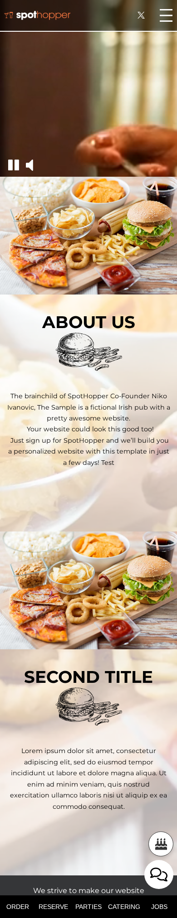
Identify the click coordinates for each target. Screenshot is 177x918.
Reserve (53, 906)
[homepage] (37, 15)
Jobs (159, 906)
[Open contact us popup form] (158, 874)
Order (17, 906)
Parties (88, 906)
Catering (124, 906)
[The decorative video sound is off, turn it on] (29, 165)
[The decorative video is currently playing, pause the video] (13, 165)
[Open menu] (166, 15)
